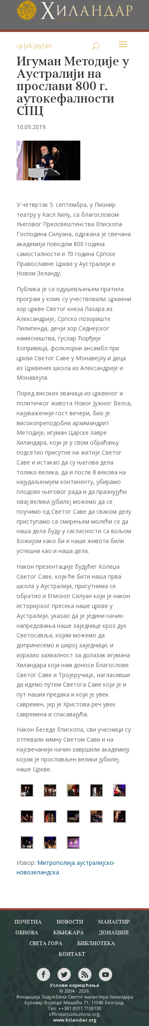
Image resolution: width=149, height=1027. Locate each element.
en (48, 46)
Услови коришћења (74, 985)
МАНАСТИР (114, 922)
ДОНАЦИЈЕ (114, 933)
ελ (29, 46)
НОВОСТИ (70, 922)
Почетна (28, 922)
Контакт (72, 954)
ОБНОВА (26, 933)
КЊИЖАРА (68, 933)
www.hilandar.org (74, 1020)
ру (39, 46)
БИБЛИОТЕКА (96, 943)
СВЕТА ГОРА (45, 943)
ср (20, 46)
